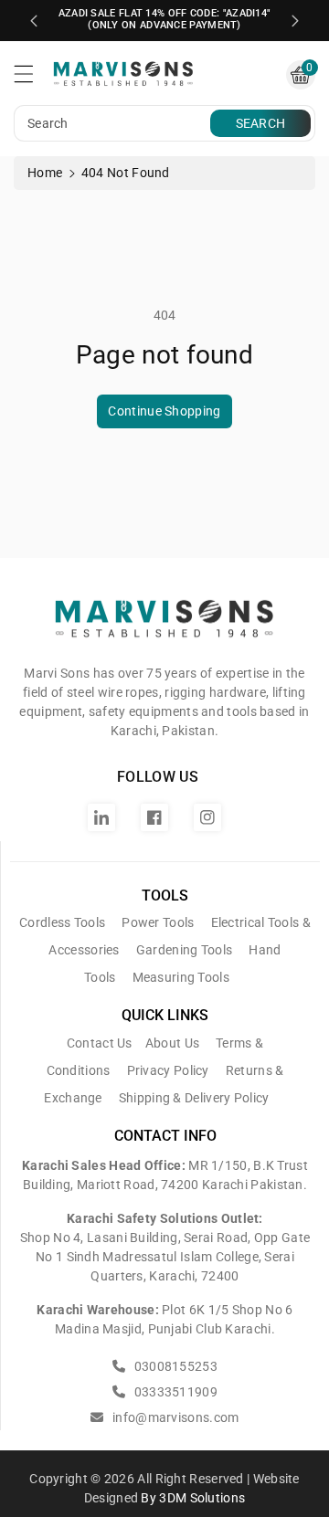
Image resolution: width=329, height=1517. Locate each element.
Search (261, 123)
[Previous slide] (34, 21)
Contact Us (100, 1043)
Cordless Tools (62, 922)
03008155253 (174, 1366)
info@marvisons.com (174, 1417)
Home (44, 172)
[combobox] (114, 123)
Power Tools (158, 922)
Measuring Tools (181, 977)
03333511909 (174, 1392)
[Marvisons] (164, 625)
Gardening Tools (184, 950)
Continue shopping (164, 411)
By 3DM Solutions (193, 1498)
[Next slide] (295, 21)
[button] (32, 78)
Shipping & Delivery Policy (194, 1097)
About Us (172, 1043)
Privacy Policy (168, 1070)
